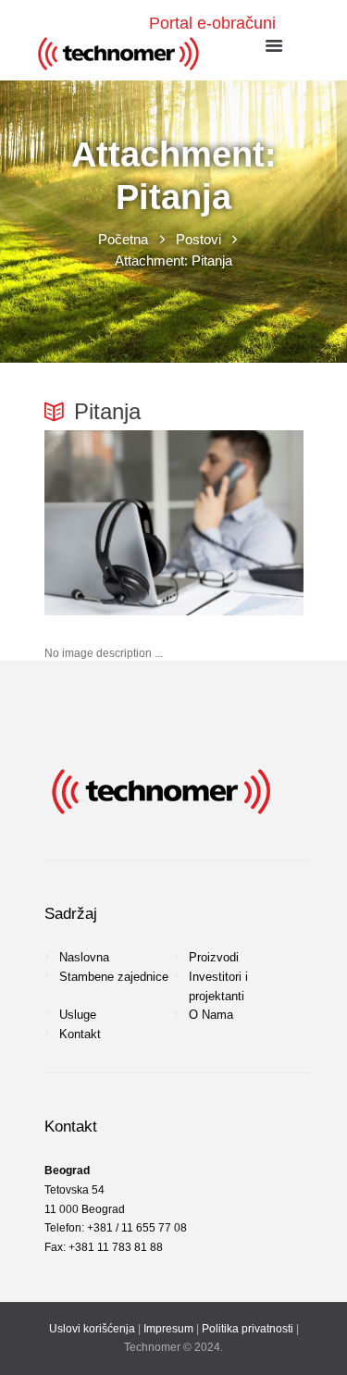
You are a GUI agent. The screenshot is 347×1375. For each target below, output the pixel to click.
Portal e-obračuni (212, 23)
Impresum (168, 1328)
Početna (123, 239)
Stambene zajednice (113, 977)
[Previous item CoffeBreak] (109, 523)
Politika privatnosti (247, 1328)
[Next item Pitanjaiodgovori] (239, 523)
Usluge (77, 1015)
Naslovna (84, 957)
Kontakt (80, 1034)
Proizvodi (214, 957)
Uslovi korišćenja (92, 1328)
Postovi (198, 239)
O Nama (211, 1015)
